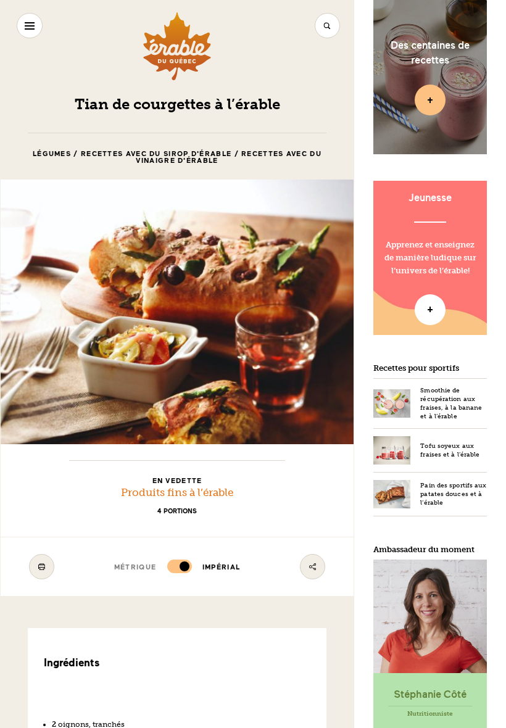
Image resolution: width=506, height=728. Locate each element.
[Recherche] (327, 25)
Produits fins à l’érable (177, 492)
